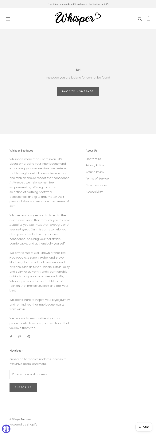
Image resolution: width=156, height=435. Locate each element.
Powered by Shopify (23, 424)
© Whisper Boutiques (20, 419)
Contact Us (94, 159)
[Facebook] (11, 336)
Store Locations (96, 185)
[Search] (140, 19)
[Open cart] (148, 19)
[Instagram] (19, 336)
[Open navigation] (8, 18)
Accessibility (94, 192)
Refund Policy (95, 172)
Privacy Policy (95, 165)
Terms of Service (97, 178)
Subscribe (23, 387)
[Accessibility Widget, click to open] (6, 429)
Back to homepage (78, 91)
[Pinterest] (28, 336)
